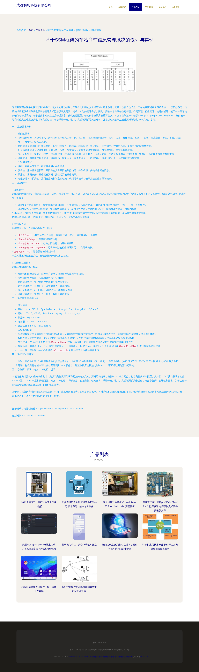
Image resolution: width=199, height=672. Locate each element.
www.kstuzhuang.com (78, 657)
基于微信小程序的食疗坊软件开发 (79, 544)
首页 (111, 7)
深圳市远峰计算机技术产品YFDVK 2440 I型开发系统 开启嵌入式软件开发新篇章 (160, 506)
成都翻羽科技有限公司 (111, 657)
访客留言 (176, 7)
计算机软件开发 (96, 657)
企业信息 (162, 7)
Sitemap (144, 657)
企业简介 (122, 7)
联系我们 (149, 7)
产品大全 (135, 7)
